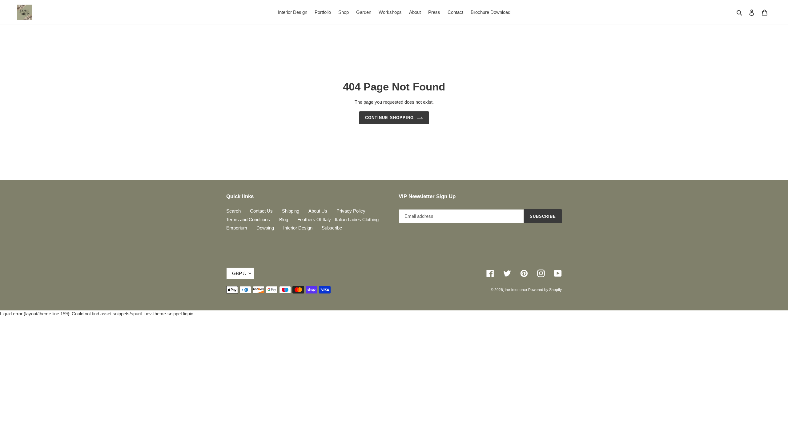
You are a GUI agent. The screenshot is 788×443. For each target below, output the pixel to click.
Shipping (290, 211)
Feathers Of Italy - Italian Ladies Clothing (338, 219)
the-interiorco (516, 290)
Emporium (236, 227)
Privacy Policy (350, 211)
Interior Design (297, 227)
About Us (317, 211)
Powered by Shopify (545, 290)
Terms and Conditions (248, 219)
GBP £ (239, 273)
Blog (283, 219)
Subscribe (332, 227)
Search (233, 211)
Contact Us (261, 211)
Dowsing (265, 227)
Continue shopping (389, 117)
